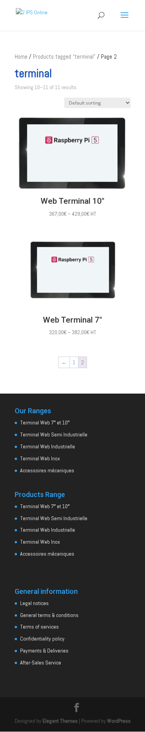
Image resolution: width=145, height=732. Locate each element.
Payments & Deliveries (44, 650)
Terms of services (39, 626)
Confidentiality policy (42, 638)
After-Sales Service (40, 662)
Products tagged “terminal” (64, 57)
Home (21, 57)
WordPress (119, 720)
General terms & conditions (49, 615)
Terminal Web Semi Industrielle (53, 434)
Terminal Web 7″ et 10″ (45, 422)
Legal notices (34, 603)
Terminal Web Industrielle (47, 446)
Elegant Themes (60, 720)
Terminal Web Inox (40, 458)
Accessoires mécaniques (47, 470)
